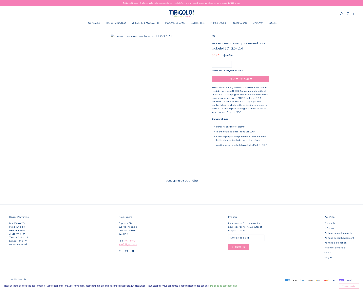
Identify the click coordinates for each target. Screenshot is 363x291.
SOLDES (273, 23)
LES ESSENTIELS (197, 23)
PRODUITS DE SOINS (175, 23)
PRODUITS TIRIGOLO (116, 23)
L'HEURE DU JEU (218, 23)
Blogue (328, 257)
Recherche (330, 223)
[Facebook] (120, 250)
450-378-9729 (129, 240)
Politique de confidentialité (338, 233)
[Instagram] (126, 250)
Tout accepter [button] (349, 286)
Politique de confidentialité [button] (223, 286)
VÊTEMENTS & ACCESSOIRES (145, 23)
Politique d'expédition (335, 242)
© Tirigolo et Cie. (18, 279)
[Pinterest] (133, 250)
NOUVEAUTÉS (93, 23)
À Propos (329, 228)
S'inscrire (238, 247)
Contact (328, 252)
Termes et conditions (335, 247)
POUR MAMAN (239, 23)
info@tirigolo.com (128, 244)
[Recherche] (348, 13)
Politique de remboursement (339, 238)
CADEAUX (258, 23)
